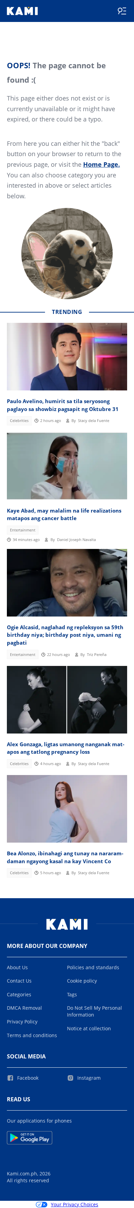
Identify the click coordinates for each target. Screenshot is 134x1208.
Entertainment (22, 530)
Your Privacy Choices (74, 1204)
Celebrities (19, 420)
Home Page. (101, 164)
